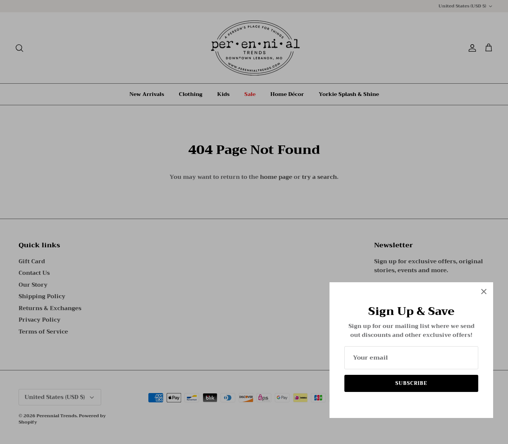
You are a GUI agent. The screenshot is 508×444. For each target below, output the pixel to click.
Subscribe (411, 383)
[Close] (484, 291)
